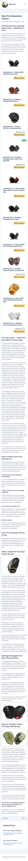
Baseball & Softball (7, 833)
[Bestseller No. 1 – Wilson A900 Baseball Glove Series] (14, 63)
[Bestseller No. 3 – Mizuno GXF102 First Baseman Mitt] (14, 118)
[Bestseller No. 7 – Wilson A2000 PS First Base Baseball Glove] (14, 236)
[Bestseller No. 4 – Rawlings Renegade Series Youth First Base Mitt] (14, 148)
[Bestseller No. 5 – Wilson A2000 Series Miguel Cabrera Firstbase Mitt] (14, 180)
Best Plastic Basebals (10, 840)
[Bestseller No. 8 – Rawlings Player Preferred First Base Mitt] (14, 261)
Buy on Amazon (20, 78)
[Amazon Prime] (23, 132)
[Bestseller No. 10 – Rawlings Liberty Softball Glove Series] (14, 316)
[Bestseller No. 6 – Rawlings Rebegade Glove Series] (14, 209)
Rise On (12, 4)
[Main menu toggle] (25, 4)
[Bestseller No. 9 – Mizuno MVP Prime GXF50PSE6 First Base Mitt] (14, 289)
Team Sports (15, 833)
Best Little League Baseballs (12, 830)
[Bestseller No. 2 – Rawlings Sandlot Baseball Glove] (14, 90)
